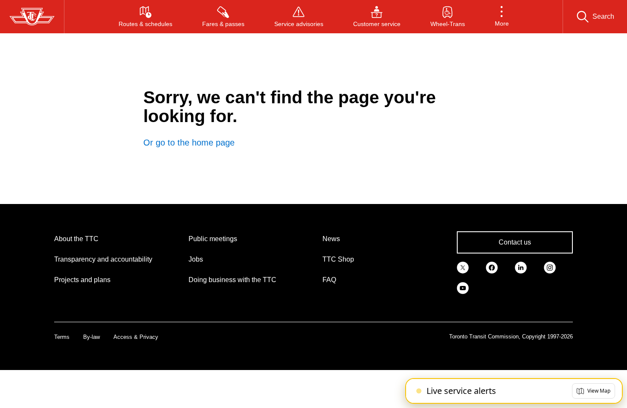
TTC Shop (338, 259)
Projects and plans (82, 279)
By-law (91, 337)
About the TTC (76, 238)
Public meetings (213, 238)
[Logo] (32, 16)
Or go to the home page (189, 142)
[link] (463, 267)
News (331, 238)
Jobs (196, 259)
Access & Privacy (135, 337)
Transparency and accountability (103, 259)
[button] (502, 16)
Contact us (515, 242)
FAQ (329, 279)
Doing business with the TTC (232, 279)
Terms (62, 337)
